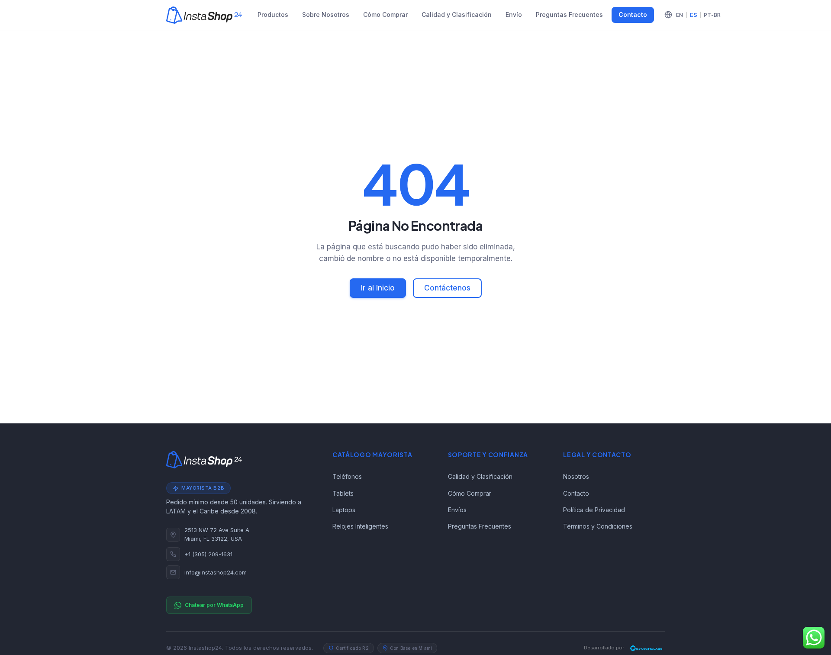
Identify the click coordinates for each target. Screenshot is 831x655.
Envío (514, 14)
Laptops (343, 509)
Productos (273, 14)
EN (679, 14)
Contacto (632, 14)
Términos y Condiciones (597, 526)
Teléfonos (347, 476)
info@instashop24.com (215, 572)
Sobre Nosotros (325, 14)
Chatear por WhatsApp (214, 605)
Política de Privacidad (594, 509)
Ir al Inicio (378, 288)
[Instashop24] (204, 15)
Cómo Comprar (385, 14)
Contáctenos (447, 288)
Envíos (457, 509)
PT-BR (712, 14)
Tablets (343, 493)
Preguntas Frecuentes (569, 14)
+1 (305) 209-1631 (208, 554)
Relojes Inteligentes (360, 526)
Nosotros (576, 476)
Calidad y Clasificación (457, 14)
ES (694, 14)
